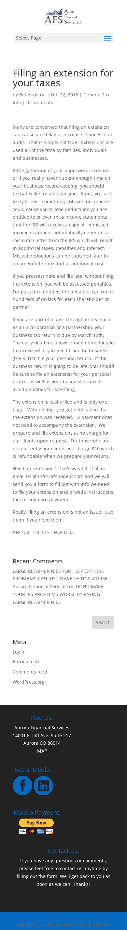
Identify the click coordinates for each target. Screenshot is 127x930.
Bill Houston (32, 94)
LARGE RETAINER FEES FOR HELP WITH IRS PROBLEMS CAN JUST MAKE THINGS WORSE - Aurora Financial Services (61, 579)
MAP (42, 751)
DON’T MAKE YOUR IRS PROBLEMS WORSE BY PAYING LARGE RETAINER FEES (58, 594)
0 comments (39, 102)
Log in (19, 652)
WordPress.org (29, 682)
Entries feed (26, 661)
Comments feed (30, 672)
